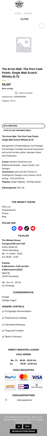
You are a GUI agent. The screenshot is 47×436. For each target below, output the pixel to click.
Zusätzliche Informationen (17, 130)
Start (17, 13)
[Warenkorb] (43, 4)
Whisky (28, 13)
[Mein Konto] (35, 4)
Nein (27, 426)
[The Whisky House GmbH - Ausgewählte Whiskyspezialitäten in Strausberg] (19, 4)
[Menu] (3, 4)
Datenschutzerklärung (23, 431)
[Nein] (43, 426)
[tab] (23, 126)
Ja (19, 426)
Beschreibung (10, 126)
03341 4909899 (23, 354)
